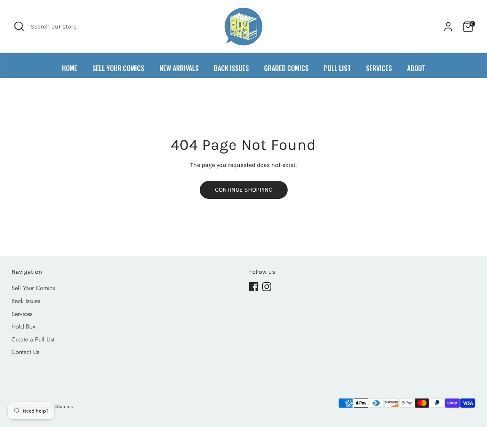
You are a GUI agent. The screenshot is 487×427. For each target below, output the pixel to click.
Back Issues (25, 301)
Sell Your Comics (33, 288)
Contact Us (25, 352)
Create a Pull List (32, 339)
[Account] (448, 26)
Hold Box (23, 326)
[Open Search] (19, 26)
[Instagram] (266, 286)
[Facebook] (253, 286)
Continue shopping (243, 189)
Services (21, 314)
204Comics (61, 406)
